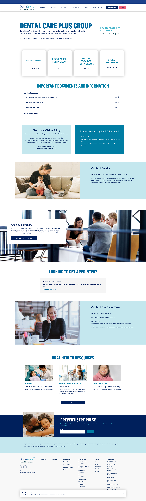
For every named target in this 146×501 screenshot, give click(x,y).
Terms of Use (110, 459)
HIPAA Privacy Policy (113, 462)
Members (42, 7)
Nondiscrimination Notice (112, 474)
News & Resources (98, 7)
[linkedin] (24, 466)
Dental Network (82, 479)
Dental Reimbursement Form (34, 102)
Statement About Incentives (111, 481)
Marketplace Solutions (81, 475)
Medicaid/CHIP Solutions (82, 462)
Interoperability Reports (113, 487)
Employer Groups (68, 467)
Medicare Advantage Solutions (83, 467)
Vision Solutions (82, 482)
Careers (97, 462)
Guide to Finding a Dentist (33, 107)
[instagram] (21, 466)
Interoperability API (112, 484)
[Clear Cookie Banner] (123, 494)
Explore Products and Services (24, 238)
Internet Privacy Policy (111, 469)
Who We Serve (75, 7)
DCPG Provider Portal (55, 138)
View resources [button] (111, 67)
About (86, 7)
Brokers (65, 470)
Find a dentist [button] (33, 68)
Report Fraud (110, 477)
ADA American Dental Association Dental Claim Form (41, 97)
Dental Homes (64, 387)
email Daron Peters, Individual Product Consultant (120, 327)
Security (97, 469)
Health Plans (66, 462)
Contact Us (98, 471)
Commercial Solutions (81, 471)
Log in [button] (61, 68)
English (122, 2)
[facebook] (26, 466)
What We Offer (82, 459)
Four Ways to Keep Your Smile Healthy (106, 387)
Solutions (63, 7)
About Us (97, 459)
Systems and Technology (81, 485)
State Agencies (67, 464)
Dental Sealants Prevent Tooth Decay (38, 387)
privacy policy (61, 494)
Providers (53, 7)
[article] (34, 63)
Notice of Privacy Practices (111, 465)
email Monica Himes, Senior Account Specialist (117, 323)
